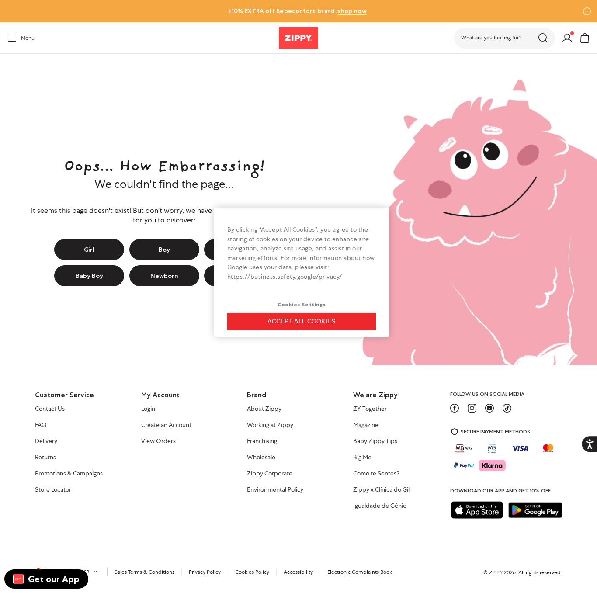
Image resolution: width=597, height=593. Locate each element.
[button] (504, 38)
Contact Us (50, 409)
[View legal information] (587, 11)
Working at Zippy (270, 425)
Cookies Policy (252, 572)
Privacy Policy (205, 572)
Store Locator (53, 489)
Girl (89, 249)
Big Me (362, 457)
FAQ (41, 425)
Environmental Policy (275, 489)
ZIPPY (496, 572)
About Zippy (264, 409)
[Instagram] (472, 408)
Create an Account (166, 425)
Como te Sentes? (376, 473)
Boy (164, 249)
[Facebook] (454, 408)
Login (148, 409)
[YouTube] (489, 408)
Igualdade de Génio (379, 506)
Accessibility (298, 572)
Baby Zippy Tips (375, 441)
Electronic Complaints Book (359, 572)
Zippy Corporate (269, 473)
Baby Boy (89, 276)
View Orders (158, 441)
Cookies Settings (302, 305)
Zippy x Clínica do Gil (381, 489)
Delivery (46, 441)
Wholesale (261, 457)
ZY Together (370, 409)
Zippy (14, 65)
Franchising (262, 441)
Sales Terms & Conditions (144, 572)
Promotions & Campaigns (69, 473)
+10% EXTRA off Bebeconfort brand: (297, 11)
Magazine (365, 425)
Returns (45, 457)
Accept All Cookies (301, 321)
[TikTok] (507, 408)
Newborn (164, 276)
